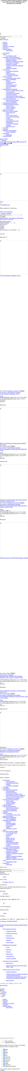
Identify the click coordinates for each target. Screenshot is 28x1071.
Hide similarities (9, 1041)
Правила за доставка (8, 46)
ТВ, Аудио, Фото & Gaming (10, 111)
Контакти (5, 47)
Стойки (8, 118)
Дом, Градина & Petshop (9, 98)
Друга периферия (10, 86)
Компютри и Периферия (9, 79)
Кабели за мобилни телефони (14, 58)
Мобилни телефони (11, 68)
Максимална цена (4, 871)
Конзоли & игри (10, 112)
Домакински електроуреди (10, 103)
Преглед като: (3, 224)
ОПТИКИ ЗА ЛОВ (11, 56)
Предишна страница (5, 221)
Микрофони (9, 122)
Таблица (2, 225)
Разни (4, 830)
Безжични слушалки (11, 64)
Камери (8, 72)
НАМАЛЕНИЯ (4, 144)
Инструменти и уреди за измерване (15, 97)
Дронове (8, 125)
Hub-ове (8, 87)
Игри (7, 114)
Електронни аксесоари (12, 71)
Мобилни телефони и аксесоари (14, 61)
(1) (8, 882)
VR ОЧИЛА (6, 53)
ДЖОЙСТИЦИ (7, 136)
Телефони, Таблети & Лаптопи (11, 57)
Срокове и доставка (6, 213)
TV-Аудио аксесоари (11, 115)
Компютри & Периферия (9, 130)
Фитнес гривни (10, 108)
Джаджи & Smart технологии (11, 104)
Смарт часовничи (11, 107)
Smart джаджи (10, 105)
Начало (5, 42)
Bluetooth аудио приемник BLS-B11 (9, 751)
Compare (22, 391)
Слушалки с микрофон (12, 75)
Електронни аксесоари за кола (14, 96)
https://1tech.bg (3, 985)
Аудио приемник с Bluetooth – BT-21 (9, 394)
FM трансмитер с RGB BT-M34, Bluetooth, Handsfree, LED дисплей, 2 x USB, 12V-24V (11, 677)
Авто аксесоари (10, 92)
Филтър (2, 872)
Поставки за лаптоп (11, 85)
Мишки (8, 80)
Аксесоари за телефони (12, 62)
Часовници (6, 133)
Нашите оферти (7, 49)
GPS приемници (10, 74)
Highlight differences (10, 1042)
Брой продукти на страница (7, 230)
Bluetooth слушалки (11, 60)
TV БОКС (5, 127)
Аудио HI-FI (9, 119)
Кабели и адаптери (8, 110)
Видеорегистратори (11, 94)
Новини (5, 45)
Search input (3, 36)
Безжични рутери (10, 82)
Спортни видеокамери (12, 123)
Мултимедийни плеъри (12, 121)
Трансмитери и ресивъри (13, 93)
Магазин (5, 43)
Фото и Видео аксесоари (12, 116)
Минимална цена (4, 869)
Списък (2, 227)
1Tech (1, 396)
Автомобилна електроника (10, 89)
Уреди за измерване (11, 101)
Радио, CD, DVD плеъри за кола (14, 90)
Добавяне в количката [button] (13, 391)
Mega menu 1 (9, 50)
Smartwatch (9, 134)
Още (8, 446)
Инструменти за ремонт (12, 100)
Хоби (4, 54)
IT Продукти (6, 69)
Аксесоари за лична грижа (13, 78)
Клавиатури (9, 83)
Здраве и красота (7, 76)
